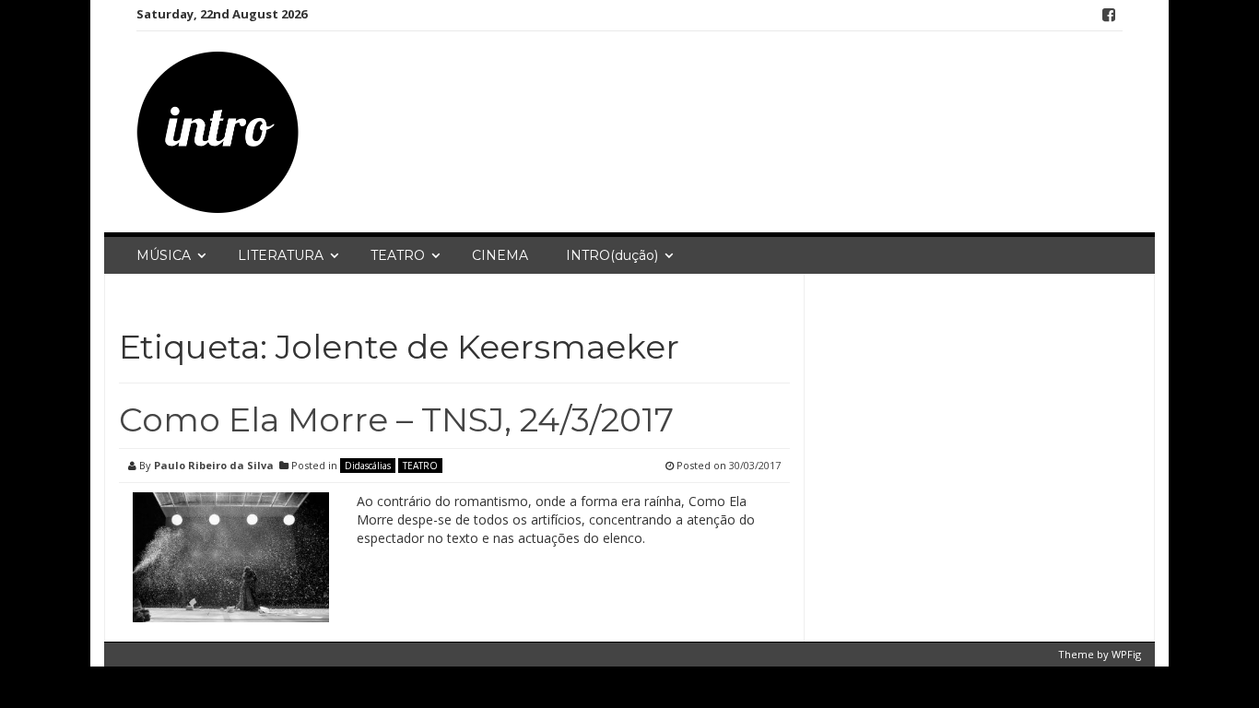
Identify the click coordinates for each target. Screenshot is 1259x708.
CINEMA (500, 255)
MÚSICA (163, 255)
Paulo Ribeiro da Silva (214, 465)
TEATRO (398, 255)
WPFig (1126, 654)
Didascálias (368, 465)
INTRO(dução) (612, 255)
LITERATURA (281, 255)
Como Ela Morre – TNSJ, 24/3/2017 (396, 419)
